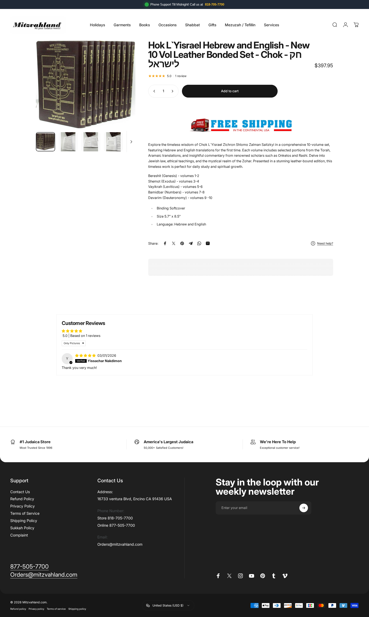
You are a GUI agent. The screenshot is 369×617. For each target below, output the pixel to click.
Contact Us (20, 492)
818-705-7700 (214, 4)
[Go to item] (45, 141)
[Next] (124, 85)
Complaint (19, 535)
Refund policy (18, 608)
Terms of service (56, 608)
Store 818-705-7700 (115, 518)
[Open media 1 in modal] (85, 85)
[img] (86, 355)
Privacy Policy (22, 506)
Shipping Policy (23, 520)
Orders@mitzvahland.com (119, 544)
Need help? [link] (325, 243)
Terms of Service (25, 513)
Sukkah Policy (22, 528)
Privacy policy (36, 608)
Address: (105, 492)
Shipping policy (77, 608)
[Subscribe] (303, 508)
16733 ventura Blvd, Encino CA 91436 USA (134, 499)
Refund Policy (22, 499)
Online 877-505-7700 (116, 525)
